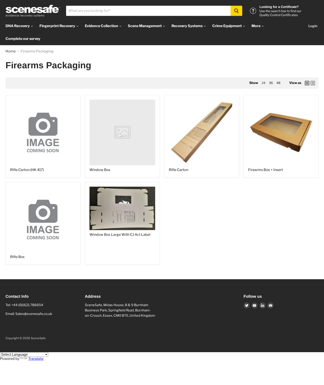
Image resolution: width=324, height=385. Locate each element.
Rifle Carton (178, 170)
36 (271, 83)
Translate (35, 359)
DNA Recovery (18, 26)
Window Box (99, 170)
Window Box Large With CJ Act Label (119, 234)
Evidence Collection (102, 26)
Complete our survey (23, 39)
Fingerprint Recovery (57, 26)
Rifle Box (17, 257)
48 (278, 83)
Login (312, 26)
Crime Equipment (227, 26)
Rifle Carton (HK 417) (27, 170)
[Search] (236, 11)
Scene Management (145, 26)
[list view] (313, 83)
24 (263, 83)
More (256, 26)
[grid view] (307, 83)
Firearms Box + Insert (265, 170)
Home (11, 51)
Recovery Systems (187, 26)
